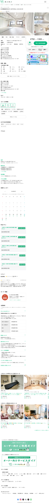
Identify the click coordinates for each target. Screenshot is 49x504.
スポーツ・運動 (36, 473)
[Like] (48, 8)
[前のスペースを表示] (46, 373)
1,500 (22, 246)
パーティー (4, 473)
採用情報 (31, 493)
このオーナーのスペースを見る (14, 300)
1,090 (22, 228)
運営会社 (26, 493)
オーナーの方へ (22, 487)
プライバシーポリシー (6, 493)
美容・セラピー (44, 473)
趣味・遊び (29, 473)
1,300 (22, 237)
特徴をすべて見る (13, 116)
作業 (22, 475)
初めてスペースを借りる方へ (8, 481)
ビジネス (16, 473)
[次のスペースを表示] (48, 373)
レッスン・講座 (22, 473)
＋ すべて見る (3, 92)
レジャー (17, 475)
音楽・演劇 (12, 475)
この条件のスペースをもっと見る (41, 430)
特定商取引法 (20, 493)
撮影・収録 (10, 473)
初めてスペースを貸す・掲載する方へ (9, 487)
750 (22, 255)
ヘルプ (36, 493)
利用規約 (14, 493)
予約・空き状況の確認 (40, 43)
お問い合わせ (41, 493)
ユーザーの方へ (18, 481)
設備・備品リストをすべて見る (13, 76)
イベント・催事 (5, 475)
